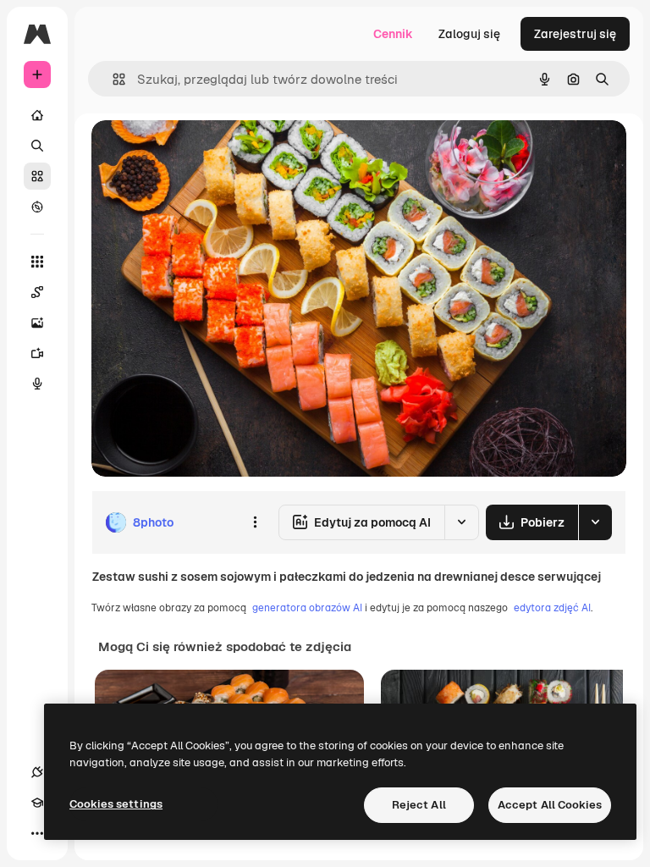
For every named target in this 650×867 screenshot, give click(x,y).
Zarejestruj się (575, 33)
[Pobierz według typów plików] (595, 522)
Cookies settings (115, 804)
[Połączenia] (37, 772)
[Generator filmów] (37, 353)
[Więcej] (37, 833)
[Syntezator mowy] (37, 383)
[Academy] (37, 802)
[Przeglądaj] (37, 206)
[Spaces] (37, 292)
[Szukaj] (37, 145)
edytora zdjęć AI (552, 608)
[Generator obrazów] (37, 322)
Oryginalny (208, 152)
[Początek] (37, 115)
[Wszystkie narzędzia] (37, 261)
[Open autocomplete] (112, 79)
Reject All (419, 805)
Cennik (393, 33)
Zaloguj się (469, 33)
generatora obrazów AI (307, 608)
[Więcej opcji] (255, 522)
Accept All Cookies (550, 805)
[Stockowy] (37, 176)
